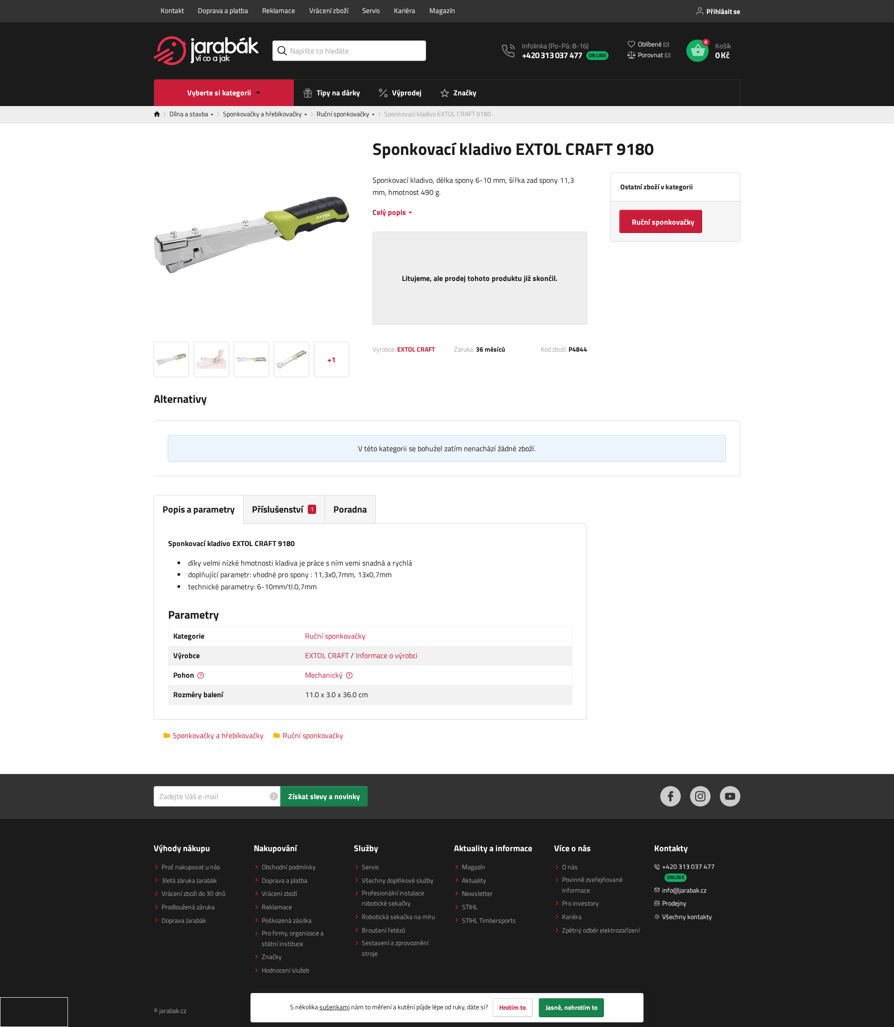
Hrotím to (512, 1007)
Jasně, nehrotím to (571, 1007)
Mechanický (324, 674)
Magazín (442, 10)
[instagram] (700, 796)
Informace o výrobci (387, 655)
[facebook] (670, 796)
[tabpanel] (370, 621)
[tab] (284, 509)
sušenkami (334, 1007)
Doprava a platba (223, 10)
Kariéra (404, 10)
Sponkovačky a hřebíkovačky (263, 114)
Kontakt (172, 10)
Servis (371, 10)
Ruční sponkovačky (344, 114)
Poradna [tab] (350, 509)
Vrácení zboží (328, 10)
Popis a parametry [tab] (199, 509)
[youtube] (730, 796)
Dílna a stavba (189, 114)
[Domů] (161, 114)
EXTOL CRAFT (416, 349)
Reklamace (278, 10)
